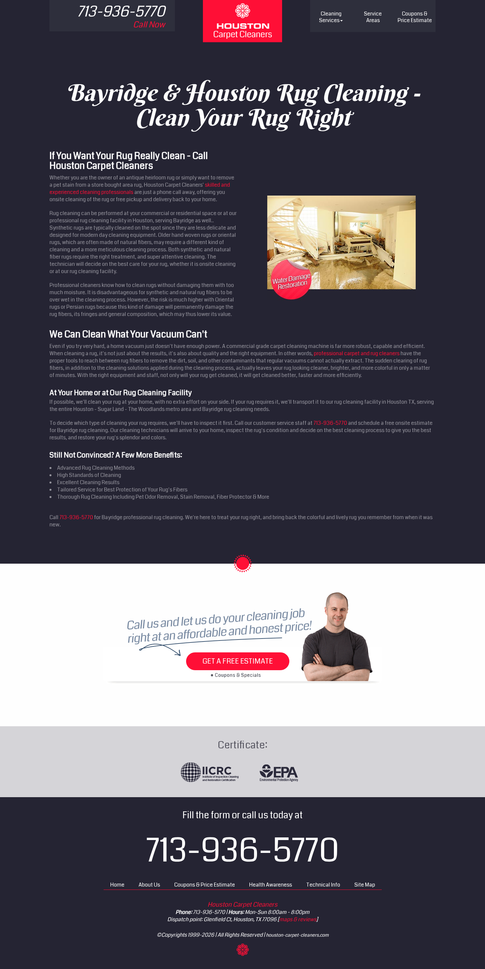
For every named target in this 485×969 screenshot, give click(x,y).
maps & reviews (297, 919)
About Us (149, 885)
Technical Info (323, 885)
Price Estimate (415, 17)
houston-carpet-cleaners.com (297, 935)
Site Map (364, 885)
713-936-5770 (330, 423)
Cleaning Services (330, 17)
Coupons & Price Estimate (204, 885)
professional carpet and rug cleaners (357, 353)
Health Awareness (270, 885)
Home (117, 885)
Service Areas (373, 17)
